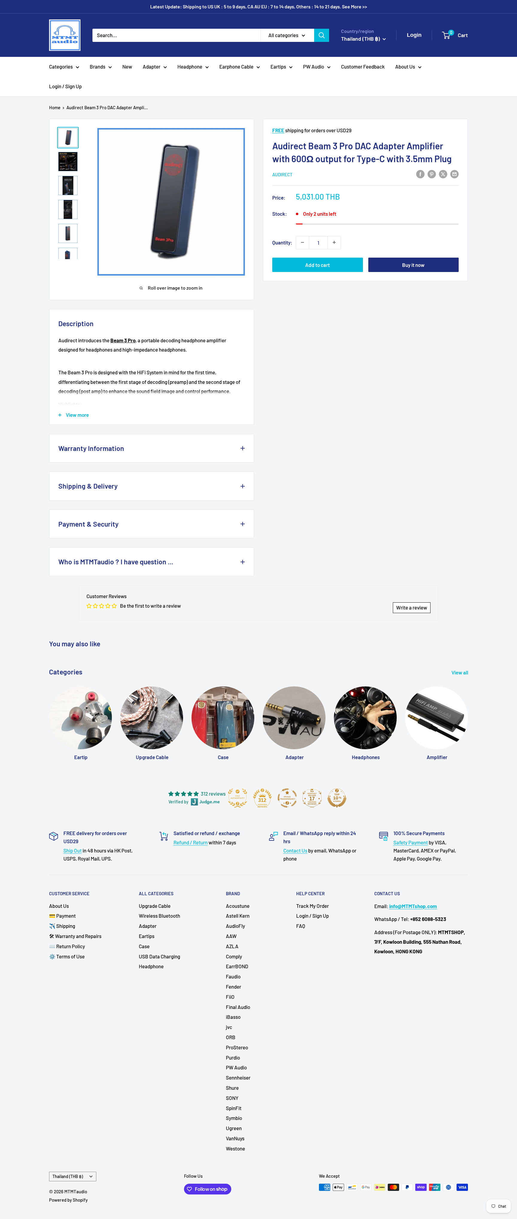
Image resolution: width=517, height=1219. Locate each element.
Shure (232, 1088)
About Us (405, 66)
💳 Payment (62, 916)
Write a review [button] (411, 607)
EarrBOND (237, 966)
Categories (61, 66)
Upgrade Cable (155, 906)
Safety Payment (410, 842)
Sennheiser (238, 1077)
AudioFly (235, 926)
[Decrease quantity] (302, 242)
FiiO (230, 997)
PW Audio (313, 66)
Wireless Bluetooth (159, 916)
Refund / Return (191, 842)
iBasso (233, 1017)
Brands (97, 66)
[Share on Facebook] (420, 173)
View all (460, 672)
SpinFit (233, 1108)
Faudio (233, 976)
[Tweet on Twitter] (443, 173)
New (127, 66)
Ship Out (72, 850)
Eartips (278, 66)
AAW (231, 936)
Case (144, 946)
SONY (232, 1098)
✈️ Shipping (62, 926)
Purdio (233, 1057)
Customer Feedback (363, 66)
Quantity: (282, 242)
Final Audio (238, 1007)
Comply (234, 956)
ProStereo (237, 1047)
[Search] (321, 35)
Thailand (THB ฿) (67, 1176)
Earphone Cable (236, 66)
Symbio (234, 1118)
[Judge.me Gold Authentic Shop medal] (237, 798)
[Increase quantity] (334, 242)
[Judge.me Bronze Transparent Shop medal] (287, 798)
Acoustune (238, 906)
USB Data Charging (159, 956)
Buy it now (413, 264)
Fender (233, 987)
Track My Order (312, 906)
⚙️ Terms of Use (67, 956)
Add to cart (317, 264)
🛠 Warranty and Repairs (75, 936)
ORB (230, 1037)
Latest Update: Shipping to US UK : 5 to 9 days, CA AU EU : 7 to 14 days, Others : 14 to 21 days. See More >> (258, 6)
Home (54, 107)
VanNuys (235, 1138)
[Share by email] (454, 173)
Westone (235, 1148)
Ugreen (234, 1128)
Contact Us (295, 850)
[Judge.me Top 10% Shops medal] (336, 798)
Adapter (151, 66)
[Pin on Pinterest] (432, 173)
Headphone (189, 66)
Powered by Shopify (68, 1200)
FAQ (300, 926)
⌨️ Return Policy (67, 946)
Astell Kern (238, 916)
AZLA (232, 946)
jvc (229, 1027)
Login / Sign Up (65, 86)
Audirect (282, 174)
